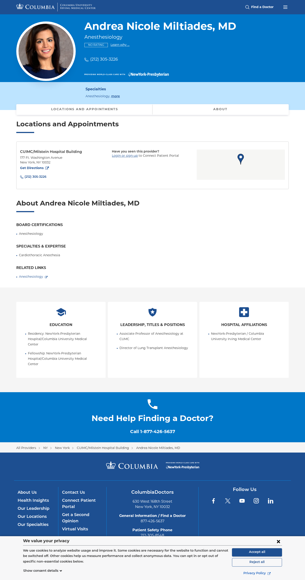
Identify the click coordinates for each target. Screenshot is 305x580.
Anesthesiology (31, 277)
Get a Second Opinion (75, 518)
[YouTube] (242, 500)
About (220, 109)
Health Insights (33, 501)
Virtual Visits (75, 529)
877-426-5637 (152, 521)
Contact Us (73, 493)
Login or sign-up (125, 156)
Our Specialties (33, 525)
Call (152, 432)
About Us (27, 493)
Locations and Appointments (84, 109)
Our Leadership (33, 509)
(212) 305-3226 (104, 60)
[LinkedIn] (270, 500)
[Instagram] (256, 500)
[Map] (241, 165)
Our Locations (32, 517)
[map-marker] (241, 159)
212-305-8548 (152, 536)
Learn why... (120, 45)
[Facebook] (213, 500)
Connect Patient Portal (79, 504)
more (115, 96)
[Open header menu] (285, 7)
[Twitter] (227, 500)
